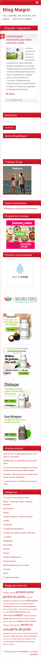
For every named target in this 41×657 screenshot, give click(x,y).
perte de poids (20, 629)
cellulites (30, 604)
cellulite (24, 604)
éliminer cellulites (8, 644)
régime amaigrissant (30, 636)
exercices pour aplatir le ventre (13, 609)
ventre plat (30, 641)
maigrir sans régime (30, 615)
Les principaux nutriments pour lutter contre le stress (19, 39)
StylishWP (34, 654)
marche (15, 619)
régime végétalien (27, 639)
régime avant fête (8, 639)
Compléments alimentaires (13, 529)
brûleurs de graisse (9, 604)
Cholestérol (7, 525)
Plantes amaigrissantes (12, 557)
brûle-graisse (32, 600)
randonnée (19, 633)
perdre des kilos (14, 625)
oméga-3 (6, 625)
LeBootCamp (8, 615)
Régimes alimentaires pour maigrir (16, 565)
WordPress (24, 651)
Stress (5, 573)
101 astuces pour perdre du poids (16, 498)
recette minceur (28, 633)
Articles (6, 513)
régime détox (17, 639)
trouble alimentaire (9, 641)
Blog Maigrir (16, 9)
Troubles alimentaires (11, 577)
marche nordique (23, 619)
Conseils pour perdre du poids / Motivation (19, 533)
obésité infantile (30, 621)
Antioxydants (8, 508)
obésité (21, 621)
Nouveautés (7, 545)
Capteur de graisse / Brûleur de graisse (18, 517)
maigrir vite (7, 618)
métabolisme (13, 621)
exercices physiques (28, 606)
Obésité (6, 553)
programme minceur (9, 633)
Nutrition (12, 94)
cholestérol (7, 606)
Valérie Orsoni (21, 642)
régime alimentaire (17, 636)
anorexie (6, 592)
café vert (18, 604)
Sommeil (6, 569)
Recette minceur (9, 561)
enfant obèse (16, 606)
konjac (28, 612)
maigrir (19, 615)
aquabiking (12, 592)
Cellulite (6, 521)
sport (34, 639)
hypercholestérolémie (17, 612)
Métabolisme (8, 541)
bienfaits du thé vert (19, 601)
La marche (7, 537)
